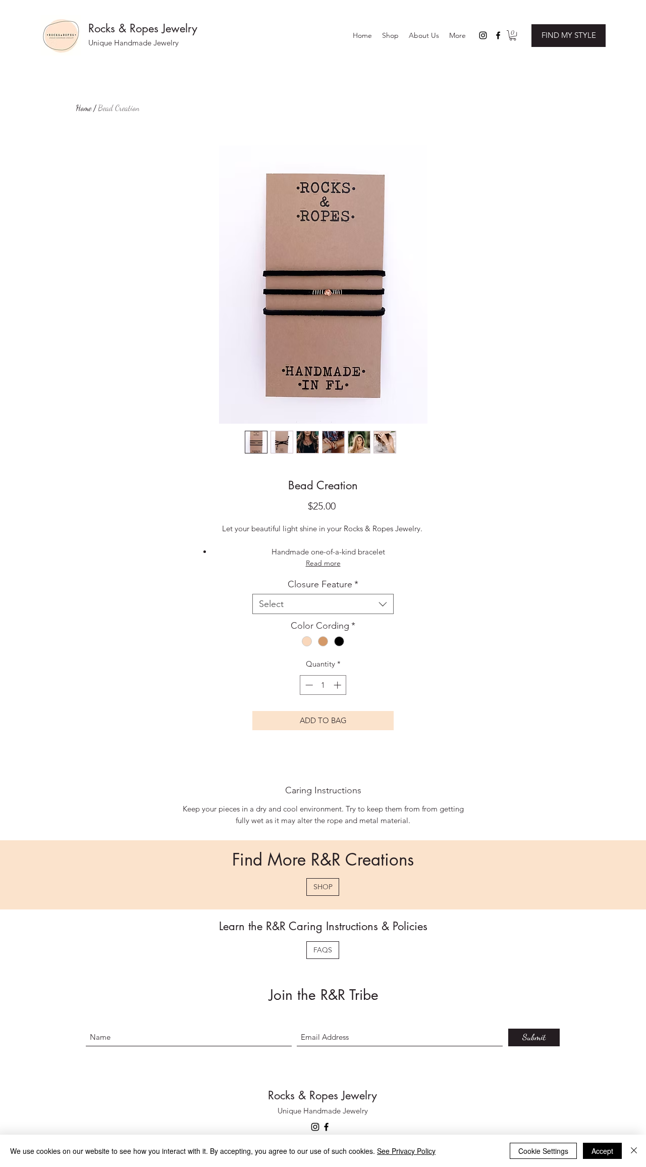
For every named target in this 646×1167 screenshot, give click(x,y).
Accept (602, 1151)
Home (83, 108)
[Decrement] (308, 685)
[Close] (634, 1151)
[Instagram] (483, 35)
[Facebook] (498, 35)
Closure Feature (323, 584)
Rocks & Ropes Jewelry (142, 28)
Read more (323, 563)
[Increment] (338, 685)
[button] (424, 35)
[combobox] (323, 604)
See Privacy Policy (406, 1151)
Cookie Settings (543, 1151)
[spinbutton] (323, 685)
